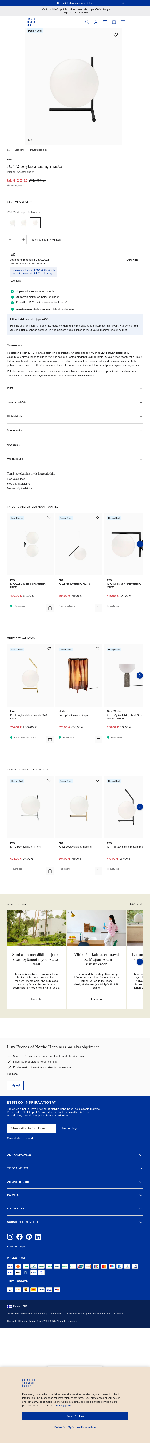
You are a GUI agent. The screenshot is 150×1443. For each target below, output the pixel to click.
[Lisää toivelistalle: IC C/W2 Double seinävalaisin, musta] (49, 517)
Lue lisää (12, 1073)
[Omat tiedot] (96, 22)
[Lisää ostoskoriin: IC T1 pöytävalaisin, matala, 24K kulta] (50, 739)
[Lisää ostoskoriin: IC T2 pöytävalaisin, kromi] (50, 871)
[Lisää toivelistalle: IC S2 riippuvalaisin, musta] (97, 517)
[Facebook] (19, 1237)
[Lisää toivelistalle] (115, 34)
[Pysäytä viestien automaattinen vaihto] (123, 3)
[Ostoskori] (114, 22)
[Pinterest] (29, 1237)
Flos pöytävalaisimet (19, 483)
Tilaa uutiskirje (69, 1128)
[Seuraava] (140, 962)
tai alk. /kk (18, 202)
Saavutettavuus (115, 1313)
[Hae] (87, 22)
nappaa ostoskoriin (39, 329)
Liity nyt (48, 273)
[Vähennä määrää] (10, 239)
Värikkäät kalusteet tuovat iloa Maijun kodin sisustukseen (96, 958)
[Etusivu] (8, 149)
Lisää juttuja (136, 904)
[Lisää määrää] (24, 239)
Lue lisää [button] (15, 280)
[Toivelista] (105, 22)
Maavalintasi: (15, 1138)
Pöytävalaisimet (38, 149)
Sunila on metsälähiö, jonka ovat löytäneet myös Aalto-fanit (36, 958)
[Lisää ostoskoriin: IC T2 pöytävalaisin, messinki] (98, 871)
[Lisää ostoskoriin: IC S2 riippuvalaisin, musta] (98, 608)
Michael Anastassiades (20, 172)
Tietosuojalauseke (75, 1313)
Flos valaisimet (16, 478)
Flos (9, 159)
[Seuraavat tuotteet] (140, 544)
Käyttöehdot (55, 1313)
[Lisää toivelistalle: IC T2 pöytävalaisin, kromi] (49, 780)
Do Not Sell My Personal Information (26, 1313)
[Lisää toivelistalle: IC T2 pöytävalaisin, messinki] (97, 780)
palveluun (68, 309)
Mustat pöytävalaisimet (20, 488)
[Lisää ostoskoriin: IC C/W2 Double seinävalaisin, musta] (50, 608)
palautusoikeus (50, 297)
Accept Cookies (75, 1416)
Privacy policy (64, 1405)
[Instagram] (10, 1237)
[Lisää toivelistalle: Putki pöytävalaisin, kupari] (97, 648)
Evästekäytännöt (97, 1313)
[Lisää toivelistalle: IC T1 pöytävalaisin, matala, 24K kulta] (49, 648)
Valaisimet (20, 149)
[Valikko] (123, 22)
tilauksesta (59, 302)
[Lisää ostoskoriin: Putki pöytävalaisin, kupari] (98, 739)
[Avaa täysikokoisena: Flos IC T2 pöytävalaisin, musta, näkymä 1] (73, 86)
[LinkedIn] (38, 1237)
